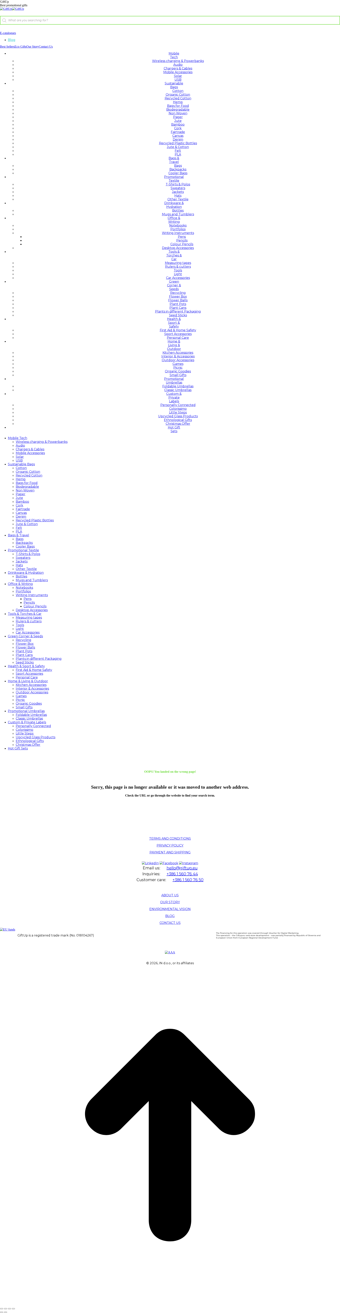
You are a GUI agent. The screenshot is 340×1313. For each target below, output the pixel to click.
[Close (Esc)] (1, 1308)
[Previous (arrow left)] (1, 1312)
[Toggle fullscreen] (9, 1308)
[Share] (5, 1308)
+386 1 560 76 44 (182, 874)
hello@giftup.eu (182, 868)
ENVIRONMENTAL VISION (170, 909)
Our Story (32, 46)
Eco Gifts (20, 46)
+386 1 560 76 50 (188, 879)
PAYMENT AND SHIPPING (170, 852)
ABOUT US (170, 895)
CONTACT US (170, 923)
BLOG (170, 916)
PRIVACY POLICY (170, 845)
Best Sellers (7, 46)
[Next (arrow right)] (5, 1312)
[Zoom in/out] (13, 1308)
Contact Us (46, 46)
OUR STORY (170, 902)
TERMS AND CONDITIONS (170, 838)
